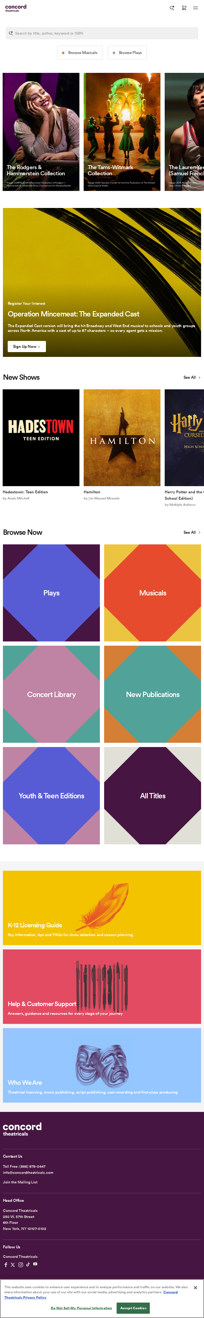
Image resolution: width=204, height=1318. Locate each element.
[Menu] (195, 8)
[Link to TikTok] (28, 1264)
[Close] (195, 1288)
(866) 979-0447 (32, 1166)
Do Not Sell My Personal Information (81, 1308)
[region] (102, 1298)
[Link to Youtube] (35, 1264)
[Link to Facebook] (6, 1264)
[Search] (172, 8)
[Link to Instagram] (21, 1264)
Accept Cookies (133, 1308)
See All (190, 377)
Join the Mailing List (20, 1182)
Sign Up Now (24, 346)
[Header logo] (14, 8)
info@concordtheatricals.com (28, 1172)
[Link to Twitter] (13, 1264)
